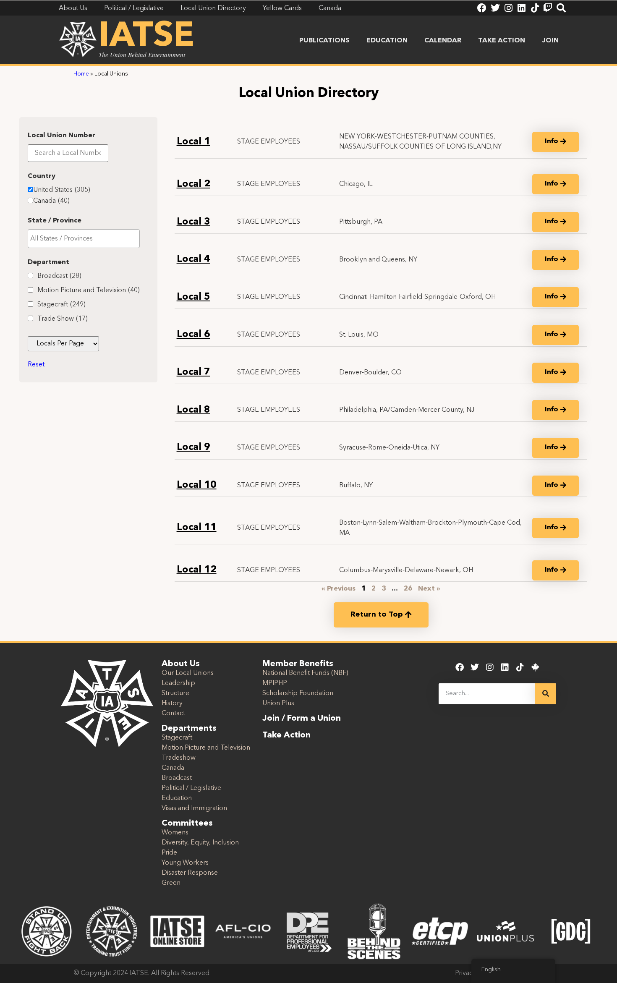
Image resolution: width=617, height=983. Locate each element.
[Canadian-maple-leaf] (535, 667)
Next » (429, 589)
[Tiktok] (534, 8)
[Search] (561, 8)
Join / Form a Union (301, 718)
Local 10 (197, 485)
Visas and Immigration (194, 808)
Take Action (501, 40)
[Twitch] (547, 8)
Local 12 (197, 570)
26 (408, 589)
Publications (324, 40)
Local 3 (193, 222)
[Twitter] (495, 8)
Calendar (442, 40)
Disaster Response (190, 873)
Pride (169, 853)
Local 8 (193, 410)
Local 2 (193, 184)
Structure (175, 693)
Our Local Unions (188, 673)
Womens (175, 832)
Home (81, 74)
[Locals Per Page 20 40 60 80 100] (63, 343)
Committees (187, 823)
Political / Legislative (191, 788)
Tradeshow (179, 758)
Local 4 (193, 259)
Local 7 (193, 372)
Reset (36, 364)
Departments (189, 728)
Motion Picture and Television (88, 290)
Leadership (178, 683)
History (172, 703)
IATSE (146, 37)
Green (171, 883)
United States (61, 190)
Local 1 (193, 142)
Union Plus (278, 703)
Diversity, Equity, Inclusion (200, 842)
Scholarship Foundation (297, 693)
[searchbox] (83, 239)
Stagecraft (61, 304)
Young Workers (185, 863)
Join (550, 40)
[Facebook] (481, 8)
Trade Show (62, 319)
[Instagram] (508, 8)
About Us (181, 664)
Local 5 (193, 297)
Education (387, 40)
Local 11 (197, 528)
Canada (51, 201)
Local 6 (193, 335)
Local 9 (193, 447)
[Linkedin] (521, 8)
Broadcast (59, 276)
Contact (173, 713)
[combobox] (84, 238)
